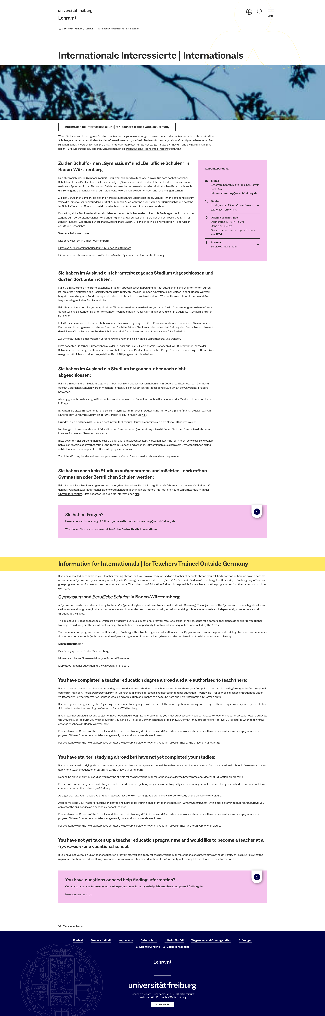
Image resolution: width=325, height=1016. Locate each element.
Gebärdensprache (178, 947)
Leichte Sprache (149, 947)
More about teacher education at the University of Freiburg (93, 665)
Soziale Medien (162, 1004)
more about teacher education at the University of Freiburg (156, 859)
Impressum (126, 940)
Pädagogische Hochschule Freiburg (147, 149)
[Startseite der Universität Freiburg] (75, 11)
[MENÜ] (271, 12)
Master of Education (192, 399)
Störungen (245, 940)
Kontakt (78, 940)
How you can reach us (78, 894)
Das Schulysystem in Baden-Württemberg (83, 241)
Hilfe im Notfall (174, 940)
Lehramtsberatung (159, 339)
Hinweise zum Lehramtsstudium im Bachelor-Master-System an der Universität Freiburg (111, 255)
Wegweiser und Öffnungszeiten (211, 940)
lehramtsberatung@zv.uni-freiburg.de (234, 193)
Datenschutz (149, 940)
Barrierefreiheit (101, 940)
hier (93, 300)
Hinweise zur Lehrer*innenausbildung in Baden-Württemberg (94, 248)
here (235, 859)
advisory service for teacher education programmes (154, 742)
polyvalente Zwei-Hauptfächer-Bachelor (145, 399)
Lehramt (67, 18)
